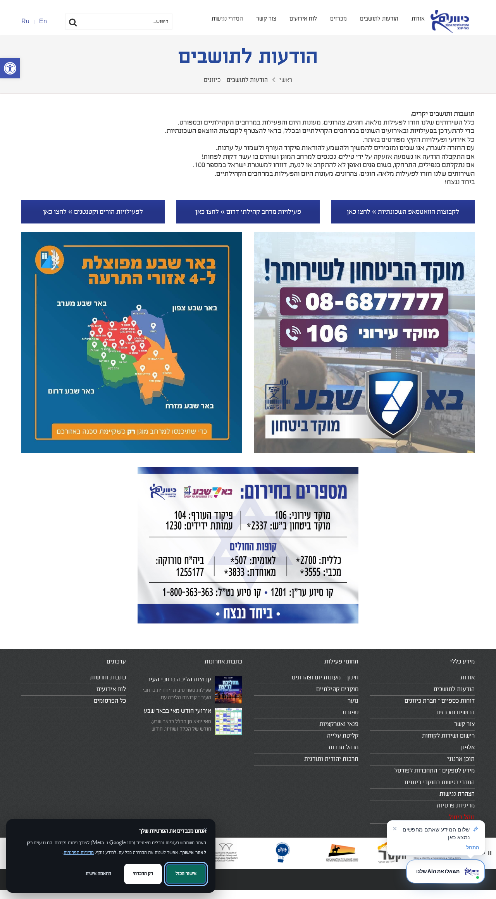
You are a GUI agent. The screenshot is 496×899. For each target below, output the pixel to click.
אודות (418, 19)
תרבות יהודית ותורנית (331, 759)
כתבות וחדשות (108, 677)
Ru (25, 21)
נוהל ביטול (462, 817)
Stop (489, 853)
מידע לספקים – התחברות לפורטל (434, 770)
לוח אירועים (303, 19)
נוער (353, 701)
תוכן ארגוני (461, 759)
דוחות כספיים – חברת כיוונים (440, 701)
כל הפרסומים (110, 701)
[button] (10, 68)
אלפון (468, 747)
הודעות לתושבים (379, 19)
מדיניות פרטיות (456, 805)
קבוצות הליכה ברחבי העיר (179, 679)
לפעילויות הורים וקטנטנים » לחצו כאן (93, 212)
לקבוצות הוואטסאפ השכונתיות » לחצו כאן (403, 212)
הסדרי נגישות (227, 19)
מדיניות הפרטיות (79, 853)
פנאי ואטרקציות (338, 724)
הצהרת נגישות (457, 794)
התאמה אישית (98, 873)
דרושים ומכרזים (455, 712)
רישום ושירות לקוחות (448, 736)
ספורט (350, 712)
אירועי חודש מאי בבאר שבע (177, 711)
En (43, 21)
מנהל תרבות (343, 747)
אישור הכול (186, 873)
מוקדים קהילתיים (337, 689)
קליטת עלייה (342, 736)
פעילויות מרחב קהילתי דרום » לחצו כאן (248, 212)
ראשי (285, 80)
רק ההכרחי (143, 873)
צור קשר (266, 19)
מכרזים (338, 19)
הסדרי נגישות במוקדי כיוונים (440, 782)
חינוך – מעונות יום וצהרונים (325, 677)
